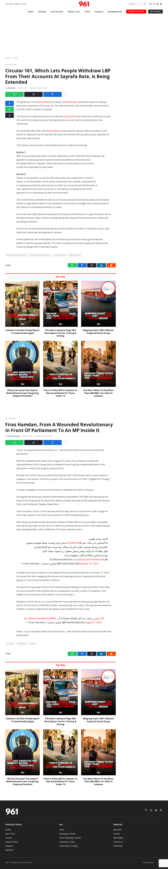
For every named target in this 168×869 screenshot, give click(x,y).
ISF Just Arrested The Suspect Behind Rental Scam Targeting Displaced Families (22, 393)
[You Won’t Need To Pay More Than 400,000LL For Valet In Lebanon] (98, 364)
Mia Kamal (11, 88)
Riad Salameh (70, 101)
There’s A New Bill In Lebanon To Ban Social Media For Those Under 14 (60, 393)
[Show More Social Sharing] (65, 94)
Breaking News (115, 11)
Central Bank (43, 101)
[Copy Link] (33, 94)
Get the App (155, 11)
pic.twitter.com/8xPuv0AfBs (40, 618)
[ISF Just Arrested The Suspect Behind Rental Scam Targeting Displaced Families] (22, 364)
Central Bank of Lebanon (39, 255)
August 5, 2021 (93, 622)
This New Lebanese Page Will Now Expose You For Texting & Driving (60, 333)
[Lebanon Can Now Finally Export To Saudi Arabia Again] (22, 304)
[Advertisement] (84, 36)
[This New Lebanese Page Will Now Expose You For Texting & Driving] (60, 304)
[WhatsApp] (9, 109)
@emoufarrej (74, 542)
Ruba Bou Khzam (13, 436)
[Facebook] (9, 103)
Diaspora (99, 11)
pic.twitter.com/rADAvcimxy (89, 559)
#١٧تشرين (98, 618)
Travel (87, 11)
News (30, 11)
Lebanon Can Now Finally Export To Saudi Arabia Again (22, 331)
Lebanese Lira (60, 255)
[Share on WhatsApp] (14, 94)
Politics (33, 643)
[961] (84, 4)
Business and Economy (16, 255)
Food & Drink (57, 11)
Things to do (73, 11)
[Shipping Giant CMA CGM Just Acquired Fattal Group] (98, 304)
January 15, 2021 (89, 563)
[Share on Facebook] (52, 94)
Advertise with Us (136, 11)
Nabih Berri (22, 643)
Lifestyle (42, 11)
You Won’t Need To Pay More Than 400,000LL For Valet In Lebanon (98, 393)
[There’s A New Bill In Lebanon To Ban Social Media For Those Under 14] (60, 364)
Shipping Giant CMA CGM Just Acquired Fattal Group (98, 331)
